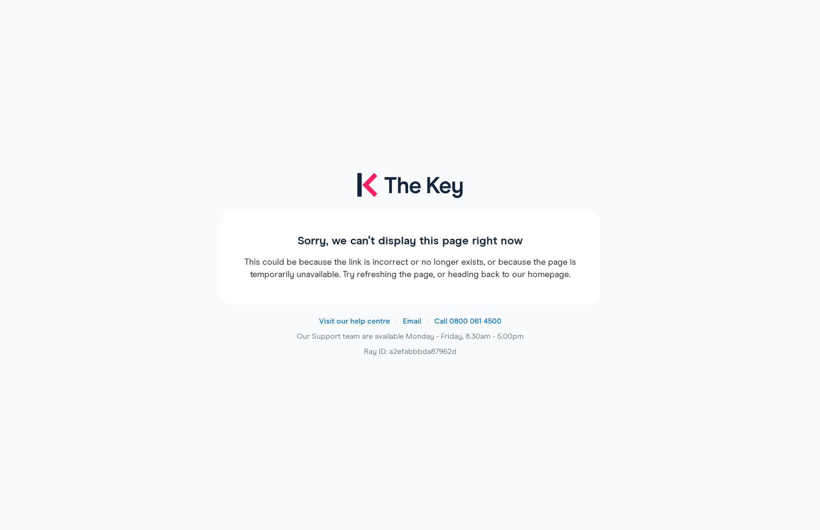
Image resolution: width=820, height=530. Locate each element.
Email (412, 321)
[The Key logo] (409, 192)
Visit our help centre (354, 321)
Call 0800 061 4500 (468, 321)
